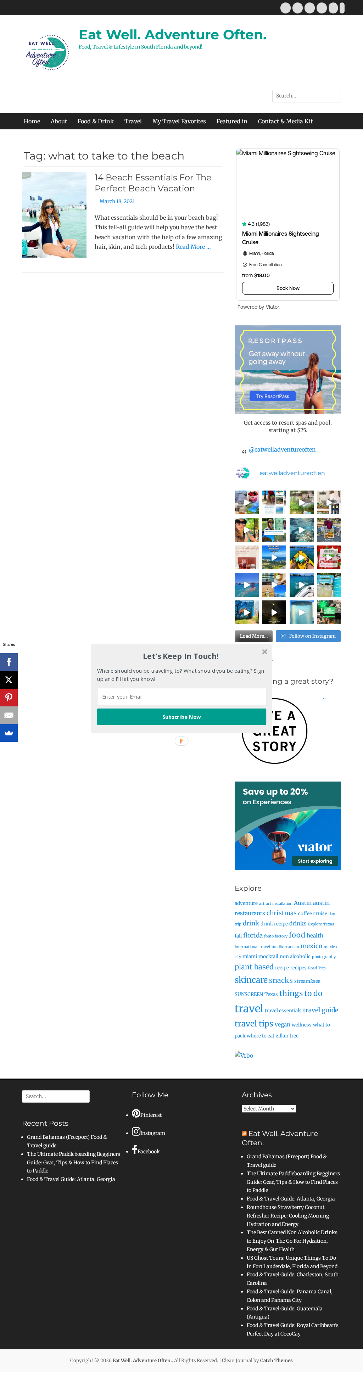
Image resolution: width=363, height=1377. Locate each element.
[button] (181, 656)
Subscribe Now (181, 716)
